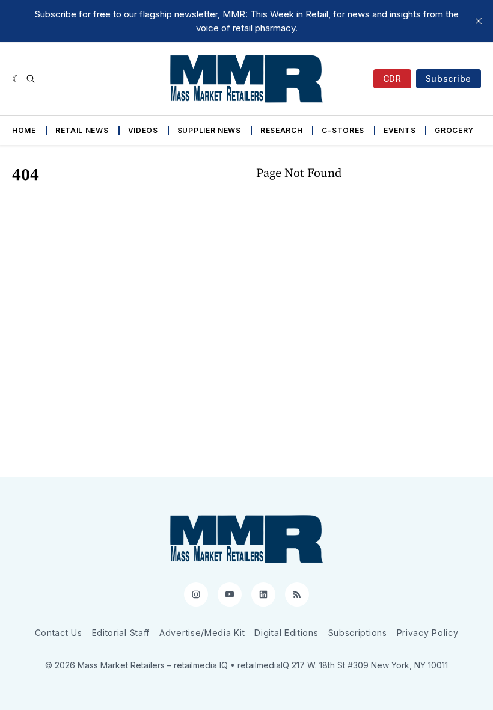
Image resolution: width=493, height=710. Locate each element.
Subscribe (448, 78)
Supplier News (209, 130)
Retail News (82, 130)
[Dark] (16, 79)
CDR (392, 78)
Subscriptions (357, 633)
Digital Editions (286, 633)
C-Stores (343, 130)
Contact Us (58, 633)
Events (399, 130)
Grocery (454, 130)
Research (281, 130)
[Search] (30, 79)
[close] (478, 21)
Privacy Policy (428, 633)
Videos (143, 130)
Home (24, 130)
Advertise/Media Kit (202, 633)
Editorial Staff (121, 633)
